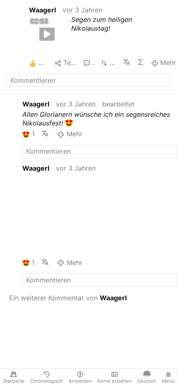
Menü (168, 381)
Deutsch (146, 381)
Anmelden (80, 381)
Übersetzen (126, 62)
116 (113, 62)
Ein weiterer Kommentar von (68, 298)
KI (140, 62)
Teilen (70, 62)
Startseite (13, 381)
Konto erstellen (114, 381)
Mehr (168, 62)
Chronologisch (46, 381)
